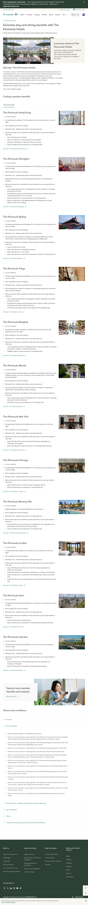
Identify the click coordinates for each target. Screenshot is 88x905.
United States (79, 897)
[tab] (9, 104)
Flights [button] (22, 14)
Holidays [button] (29, 14)
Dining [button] (51, 14)
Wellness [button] (44, 14)
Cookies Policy (10, 902)
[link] (72, 118)
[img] (84, 2)
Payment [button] (57, 14)
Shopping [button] (37, 14)
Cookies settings (29, 872)
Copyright (5, 897)
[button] (86, 900)
